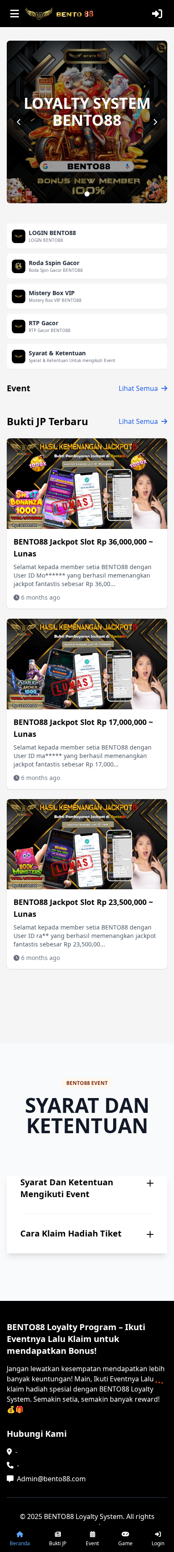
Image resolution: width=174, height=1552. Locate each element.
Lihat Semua (138, 388)
